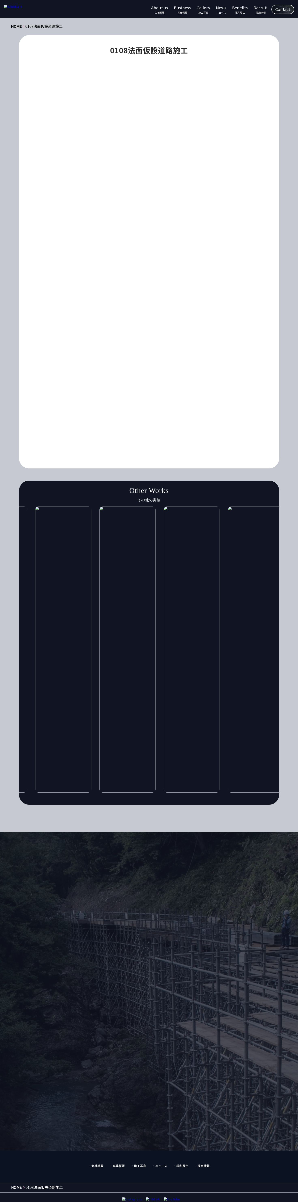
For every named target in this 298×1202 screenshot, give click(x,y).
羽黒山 (75, 427)
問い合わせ (204, 886)
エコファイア (125, 357)
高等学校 (156, 435)
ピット (75, 380)
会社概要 (97, 1166)
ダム (93, 372)
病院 (142, 420)
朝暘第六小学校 (163, 404)
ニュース (161, 1166)
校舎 (207, 404)
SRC (156, 349)
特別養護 (126, 420)
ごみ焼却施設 (175, 349)
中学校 (105, 388)
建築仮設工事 (99, 331)
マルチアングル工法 (162, 380)
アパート (198, 349)
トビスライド (113, 372)
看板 (156, 420)
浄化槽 (192, 412)
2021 (176, 341)
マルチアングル (130, 380)
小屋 (211, 396)
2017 (118, 341)
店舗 (87, 404)
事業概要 (119, 1166)
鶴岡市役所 (212, 435)
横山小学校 (78, 412)
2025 (74, 349)
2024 (220, 341)
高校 (139, 435)
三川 (74, 388)
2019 (147, 341)
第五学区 (192, 420)
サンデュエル (209, 364)
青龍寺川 (77, 435)
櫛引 (132, 412)
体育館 (121, 388)
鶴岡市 (193, 435)
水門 (159, 412)
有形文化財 (138, 404)
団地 (211, 388)
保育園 (138, 388)
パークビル (211, 372)
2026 (89, 349)
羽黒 (208, 420)
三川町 (88, 388)
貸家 (177, 427)
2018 (132, 341)
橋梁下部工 (100, 412)
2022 (191, 341)
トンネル (158, 372)
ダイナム (77, 372)
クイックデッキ (189, 357)
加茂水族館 (193, 388)
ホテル (91, 380)
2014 (74, 341)
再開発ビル (170, 388)
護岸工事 (161, 427)
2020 (162, 341)
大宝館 (88, 396)
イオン (103, 357)
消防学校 (210, 412)
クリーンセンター (143, 364)
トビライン (136, 372)
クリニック (116, 364)
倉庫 (153, 388)
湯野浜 (88, 420)
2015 (89, 341)
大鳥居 (118, 396)
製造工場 (141, 427)
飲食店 (94, 435)
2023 (205, 341)
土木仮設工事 (125, 331)
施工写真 (140, 1166)
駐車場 (124, 435)
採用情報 (204, 1166)
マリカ (108, 380)
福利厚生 (182, 1166)
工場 (74, 404)
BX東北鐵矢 (121, 349)
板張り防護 (189, 404)
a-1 (102, 349)
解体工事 (77, 331)
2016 (103, 341)
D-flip (140, 349)
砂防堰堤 (172, 420)
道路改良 (194, 427)
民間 (146, 412)
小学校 (196, 396)
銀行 (210, 427)
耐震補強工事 (119, 427)
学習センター (139, 396)
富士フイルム (165, 396)
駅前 (110, 435)
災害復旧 (107, 420)
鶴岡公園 (175, 435)
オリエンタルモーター (156, 357)
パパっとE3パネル (183, 372)
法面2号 (174, 412)
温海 (74, 420)
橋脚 (119, 412)
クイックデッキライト (86, 364)
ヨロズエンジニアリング (199, 380)
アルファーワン (81, 357)
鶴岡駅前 (77, 443)
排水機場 (104, 404)
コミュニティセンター (177, 364)
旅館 (120, 404)
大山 (104, 396)
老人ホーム (94, 427)
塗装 (74, 396)
